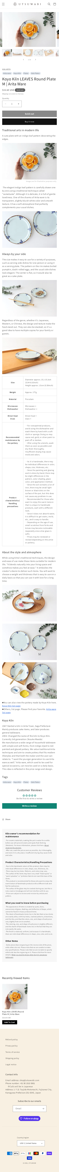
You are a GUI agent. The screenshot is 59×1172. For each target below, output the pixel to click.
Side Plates (35, 73)
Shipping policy (12, 1058)
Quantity (5, 98)
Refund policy (11, 1039)
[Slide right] (36, 60)
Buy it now (29, 121)
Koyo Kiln (17, 73)
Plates (26, 73)
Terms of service (12, 1052)
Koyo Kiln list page (11, 705)
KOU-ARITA (6, 69)
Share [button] (7, 819)
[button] (3, 4)
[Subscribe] (43, 1108)
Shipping (5, 94)
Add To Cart (9, 1022)
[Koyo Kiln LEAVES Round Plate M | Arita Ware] (14, 996)
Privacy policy (11, 1045)
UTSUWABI (32, 1163)
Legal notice (10, 1064)
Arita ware (7, 73)
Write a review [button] (29, 805)
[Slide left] (23, 60)
